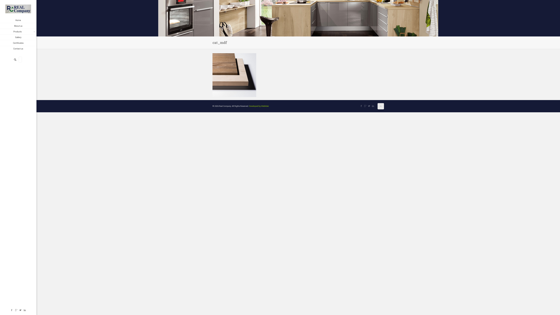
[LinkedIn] (24, 310)
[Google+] (16, 310)
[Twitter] (20, 310)
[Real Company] (18, 8)
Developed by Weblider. (259, 106)
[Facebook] (11, 310)
